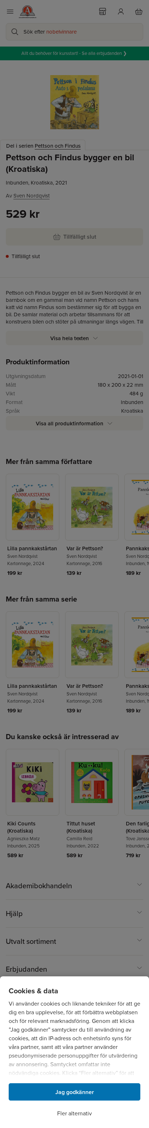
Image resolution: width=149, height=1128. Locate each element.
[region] (74, 1052)
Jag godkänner (74, 1092)
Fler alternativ (74, 1113)
